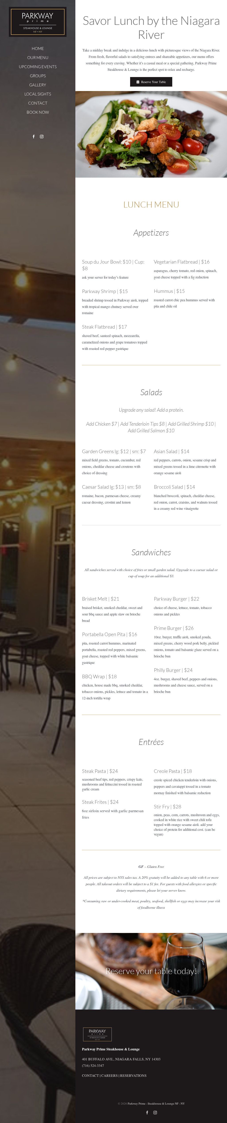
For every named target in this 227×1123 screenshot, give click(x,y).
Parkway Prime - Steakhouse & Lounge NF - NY (156, 1103)
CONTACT (90, 1075)
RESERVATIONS (133, 1075)
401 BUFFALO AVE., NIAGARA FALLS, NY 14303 (121, 1059)
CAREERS (109, 1075)
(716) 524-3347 (93, 1065)
